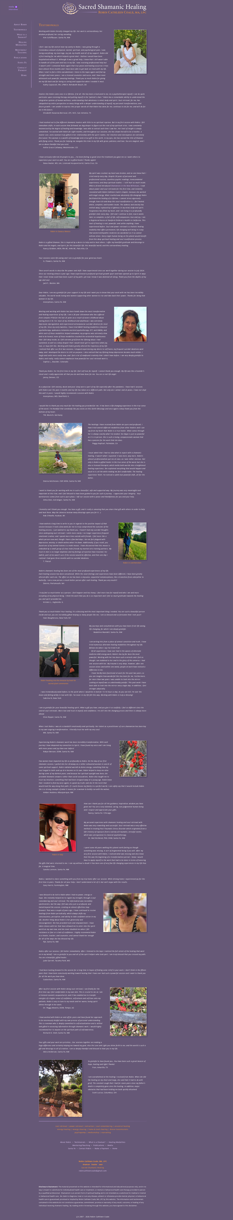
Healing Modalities (117, 1142)
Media (110, 1145)
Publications (20, 57)
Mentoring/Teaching (81, 1145)
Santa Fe (22, 62)
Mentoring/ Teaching (21, 51)
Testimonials (20, 29)
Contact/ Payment (22, 69)
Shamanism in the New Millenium (125, 186)
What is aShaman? (22, 35)
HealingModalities (21, 43)
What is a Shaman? (97, 1142)
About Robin (20, 24)
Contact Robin (85, 1148)
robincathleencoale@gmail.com (93, 1171)
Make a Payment (102, 1148)
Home (24, 75)
